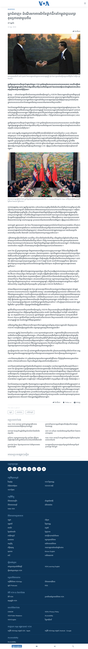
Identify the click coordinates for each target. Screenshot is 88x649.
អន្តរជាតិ (10, 524)
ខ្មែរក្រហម (47, 532)
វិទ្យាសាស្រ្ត (48, 524)
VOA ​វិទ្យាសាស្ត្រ (49, 482)
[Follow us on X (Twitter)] (15, 469)
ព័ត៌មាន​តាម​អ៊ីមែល (50, 581)
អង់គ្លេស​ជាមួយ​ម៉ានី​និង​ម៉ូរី (15, 566)
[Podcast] (39, 469)
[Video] (37, 646)
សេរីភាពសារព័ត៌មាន (50, 543)
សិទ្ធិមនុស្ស (11, 547)
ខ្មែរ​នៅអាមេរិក (12, 532)
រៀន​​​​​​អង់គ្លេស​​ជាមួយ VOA (15, 570)
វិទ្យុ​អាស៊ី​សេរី (48, 619)
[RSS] (34, 469)
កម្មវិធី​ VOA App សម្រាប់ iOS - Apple (19, 631)
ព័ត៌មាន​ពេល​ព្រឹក (12, 501)
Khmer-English (50, 551)
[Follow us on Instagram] (24, 469)
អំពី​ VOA (10, 596)
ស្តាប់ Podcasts (12, 585)
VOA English (12, 619)
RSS (46, 585)
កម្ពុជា (9, 520)
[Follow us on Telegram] (29, 469)
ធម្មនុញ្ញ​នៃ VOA (12, 600)
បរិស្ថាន (47, 520)
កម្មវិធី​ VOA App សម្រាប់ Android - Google (58, 631)
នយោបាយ (11, 9)
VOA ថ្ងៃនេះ (11, 490)
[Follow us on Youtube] (19, 469)
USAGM (10, 612)
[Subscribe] (44, 469)
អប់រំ (9, 555)
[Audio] (55, 646)
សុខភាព (10, 551)
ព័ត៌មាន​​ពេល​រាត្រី (12, 505)
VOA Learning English (52, 566)
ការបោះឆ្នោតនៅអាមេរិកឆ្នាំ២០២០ (54, 547)
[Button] (76, 31)
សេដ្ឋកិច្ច (10, 543)
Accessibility (49, 616)
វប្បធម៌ (47, 528)
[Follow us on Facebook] (10, 469)
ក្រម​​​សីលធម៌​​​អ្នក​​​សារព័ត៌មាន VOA (54, 596)
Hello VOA (11, 509)
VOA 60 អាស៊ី (49, 486)
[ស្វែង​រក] (73, 646)
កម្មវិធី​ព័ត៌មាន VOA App (15, 581)
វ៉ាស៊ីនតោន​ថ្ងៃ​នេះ (12, 486)
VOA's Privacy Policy (52, 612)
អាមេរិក (10, 528)
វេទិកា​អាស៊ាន (48, 505)
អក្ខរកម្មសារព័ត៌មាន (50, 539)
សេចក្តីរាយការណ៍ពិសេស (52, 535)
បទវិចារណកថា (49, 555)
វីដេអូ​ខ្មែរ (10, 482)
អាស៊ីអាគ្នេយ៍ (11, 535)
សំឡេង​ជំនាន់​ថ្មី (49, 501)
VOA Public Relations (15, 616)
